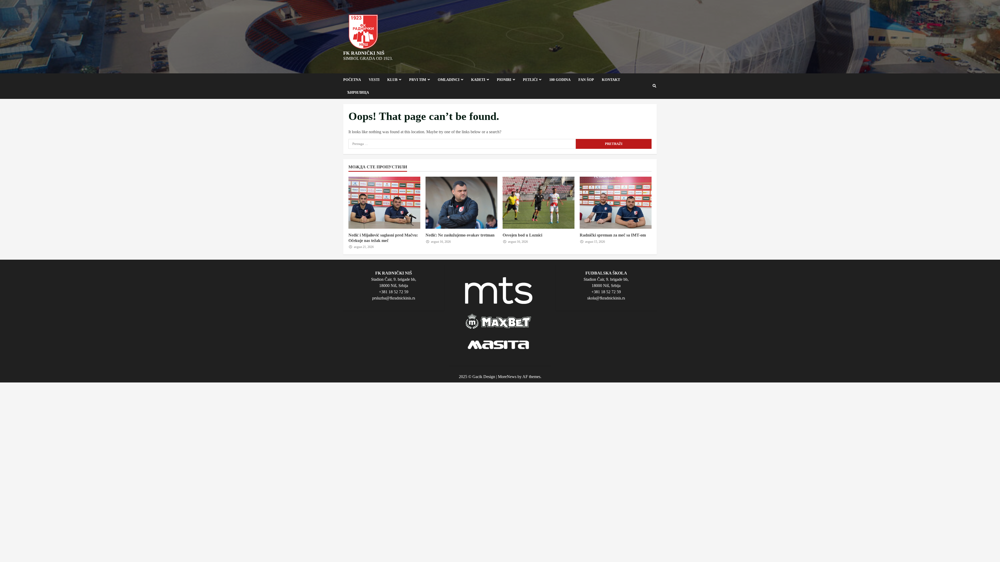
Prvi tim (417, 80)
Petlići (530, 80)
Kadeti (478, 80)
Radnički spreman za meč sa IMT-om (616, 203)
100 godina (560, 80)
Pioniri (504, 80)
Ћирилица (358, 92)
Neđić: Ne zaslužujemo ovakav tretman (461, 203)
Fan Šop (586, 80)
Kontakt (611, 80)
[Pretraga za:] (462, 144)
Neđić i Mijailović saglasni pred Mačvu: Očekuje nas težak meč (384, 203)
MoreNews (507, 376)
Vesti (374, 80)
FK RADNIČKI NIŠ (363, 53)
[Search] (654, 86)
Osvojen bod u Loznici (538, 203)
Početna (352, 80)
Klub (392, 80)
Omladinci (448, 80)
